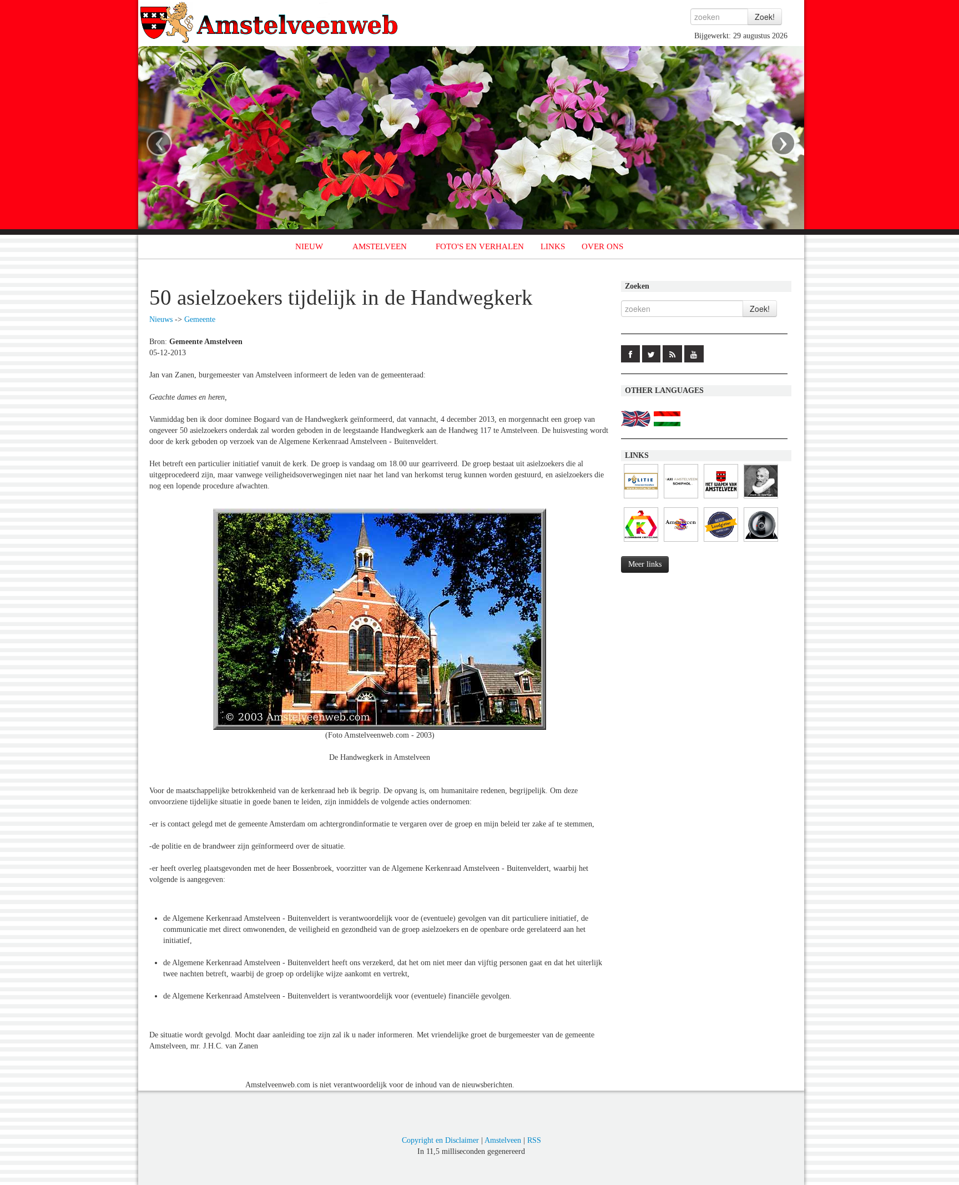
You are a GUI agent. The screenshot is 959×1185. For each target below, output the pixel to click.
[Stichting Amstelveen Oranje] (681, 542)
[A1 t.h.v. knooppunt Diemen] (761, 542)
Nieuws (161, 319)
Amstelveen (502, 1140)
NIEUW (309, 246)
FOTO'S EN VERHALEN (480, 246)
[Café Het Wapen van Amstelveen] (721, 499)
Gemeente (199, 319)
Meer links (645, 564)
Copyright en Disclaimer (440, 1140)
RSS (534, 1140)
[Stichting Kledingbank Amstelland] (641, 542)
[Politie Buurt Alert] (641, 499)
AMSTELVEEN (379, 246)
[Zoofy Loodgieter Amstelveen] (721, 542)
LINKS (553, 246)
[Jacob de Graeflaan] (761, 499)
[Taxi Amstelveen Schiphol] (681, 499)
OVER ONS (602, 246)
